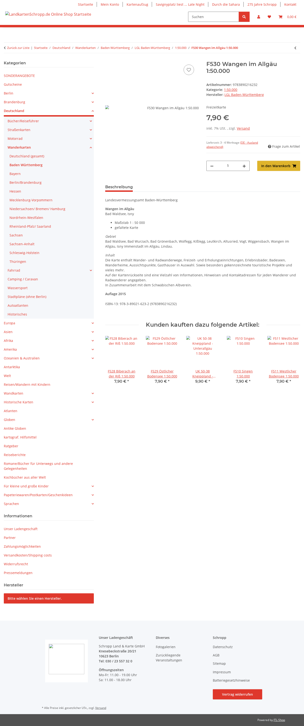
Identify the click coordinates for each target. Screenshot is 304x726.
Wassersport (18, 288)
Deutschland (14, 110)
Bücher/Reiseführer (23, 121)
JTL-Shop (279, 720)
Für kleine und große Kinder (26, 486)
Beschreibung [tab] (119, 187)
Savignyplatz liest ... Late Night (180, 4)
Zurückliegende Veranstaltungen (169, 657)
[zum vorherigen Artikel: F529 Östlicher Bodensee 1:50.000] (295, 48)
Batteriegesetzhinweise (231, 680)
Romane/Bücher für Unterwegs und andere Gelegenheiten (38, 466)
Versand (243, 128)
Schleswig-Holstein (24, 252)
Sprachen (11, 503)
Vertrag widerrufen (237, 694)
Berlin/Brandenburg (26, 182)
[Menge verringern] (212, 166)
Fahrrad (14, 270)
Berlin (8, 93)
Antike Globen (15, 428)
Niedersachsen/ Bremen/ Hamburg (37, 209)
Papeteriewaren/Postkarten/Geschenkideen (38, 495)
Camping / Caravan (23, 279)
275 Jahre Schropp (262, 4)
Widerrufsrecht (16, 564)
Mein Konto (110, 4)
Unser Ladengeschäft (21, 529)
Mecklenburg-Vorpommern (31, 200)
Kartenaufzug (137, 4)
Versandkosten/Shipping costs (28, 555)
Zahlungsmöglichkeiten (22, 546)
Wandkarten (13, 393)
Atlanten (10, 411)
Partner (10, 537)
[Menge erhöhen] (244, 166)
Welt (7, 375)
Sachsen (16, 235)
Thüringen (18, 261)
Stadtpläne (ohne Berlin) (27, 296)
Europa (9, 323)
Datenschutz (223, 647)
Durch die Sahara (226, 4)
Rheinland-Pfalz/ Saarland (30, 226)
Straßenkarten (19, 129)
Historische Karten (18, 402)
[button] (258, 17)
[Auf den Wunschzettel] (189, 70)
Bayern (15, 173)
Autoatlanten (18, 305)
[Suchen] (244, 17)
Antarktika (12, 367)
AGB (216, 655)
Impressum (222, 672)
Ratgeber (11, 446)
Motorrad (15, 138)
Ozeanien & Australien (22, 358)
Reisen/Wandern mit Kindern (27, 384)
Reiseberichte (15, 455)
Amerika (10, 349)
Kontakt (290, 4)
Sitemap (219, 663)
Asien (8, 332)
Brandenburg (14, 102)
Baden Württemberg (26, 165)
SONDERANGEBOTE (19, 75)
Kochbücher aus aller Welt (25, 477)
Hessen (15, 191)
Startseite (85, 4)
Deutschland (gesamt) (27, 156)
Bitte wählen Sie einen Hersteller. (35, 598)
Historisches (17, 314)
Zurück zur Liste (18, 48)
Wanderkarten (19, 147)
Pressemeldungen (18, 572)
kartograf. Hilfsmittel (20, 437)
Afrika (8, 340)
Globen (9, 419)
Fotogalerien (166, 647)
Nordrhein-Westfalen (26, 217)
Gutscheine (13, 84)
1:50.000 (230, 89)
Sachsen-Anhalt (22, 244)
